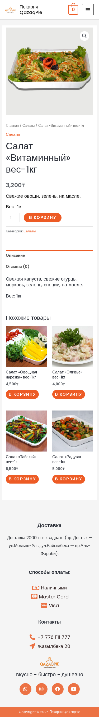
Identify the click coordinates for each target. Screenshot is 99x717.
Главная (12, 125)
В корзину (42, 217)
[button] (84, 36)
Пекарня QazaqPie (31, 9)
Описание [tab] (15, 255)
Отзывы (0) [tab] (18, 266)
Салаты (28, 125)
